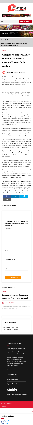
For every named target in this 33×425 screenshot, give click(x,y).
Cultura (4, 291)
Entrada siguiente (7, 287)
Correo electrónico (10, 259)
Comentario (8, 228)
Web (6, 268)
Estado (4, 50)
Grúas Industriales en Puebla (10, 327)
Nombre (7, 251)
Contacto (3, 406)
